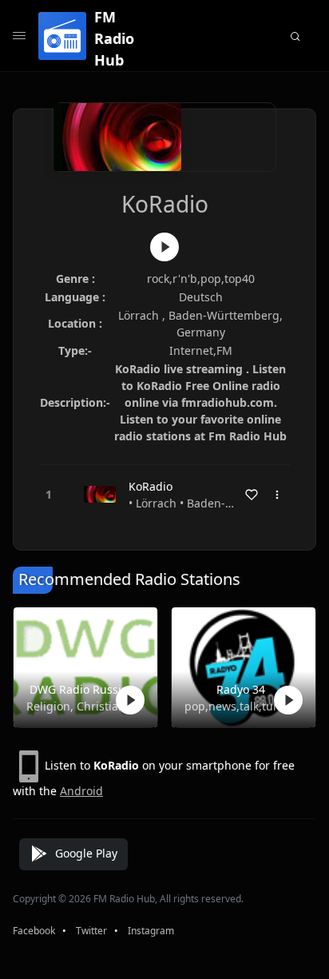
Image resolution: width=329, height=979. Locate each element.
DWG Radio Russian (82, 689)
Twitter (91, 930)
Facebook (34, 930)
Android (81, 790)
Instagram (151, 930)
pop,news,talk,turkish (240, 706)
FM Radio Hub (114, 38)
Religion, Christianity (82, 706)
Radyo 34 (240, 689)
